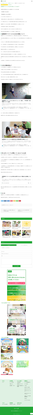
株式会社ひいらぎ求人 (12, 404)
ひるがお (26, 385)
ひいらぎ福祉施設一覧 (27, 382)
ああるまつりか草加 (27, 387)
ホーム (3, 382)
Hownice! (26, 398)
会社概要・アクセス (12, 385)
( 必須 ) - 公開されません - (5, 253)
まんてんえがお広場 (4, 404)
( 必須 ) (3, 251)
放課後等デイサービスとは (4, 4)
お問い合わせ (18, 404)
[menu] (32, 1)
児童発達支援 (18, 382)
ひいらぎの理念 (12, 382)
